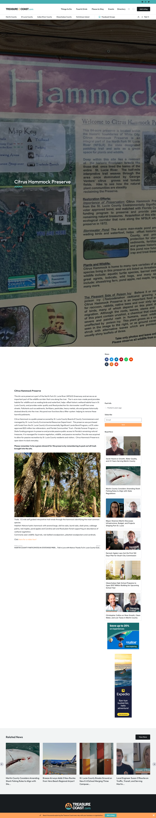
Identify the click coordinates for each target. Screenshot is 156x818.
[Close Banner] (153, 815)
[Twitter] (149, 1)
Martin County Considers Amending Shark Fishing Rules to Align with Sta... (133, 781)
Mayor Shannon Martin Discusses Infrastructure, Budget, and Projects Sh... (22, 781)
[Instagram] (145, 1)
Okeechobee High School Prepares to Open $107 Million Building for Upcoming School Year (122, 585)
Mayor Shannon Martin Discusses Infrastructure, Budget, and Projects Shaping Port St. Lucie (120, 523)
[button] (138, 17)
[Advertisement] (57, 370)
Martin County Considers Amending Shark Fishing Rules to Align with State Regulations (123, 491)
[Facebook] (142, 1)
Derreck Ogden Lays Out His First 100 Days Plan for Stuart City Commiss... (58, 781)
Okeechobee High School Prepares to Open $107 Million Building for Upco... (96, 781)
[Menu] (129, 9)
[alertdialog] (78, 815)
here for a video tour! (28, 539)
